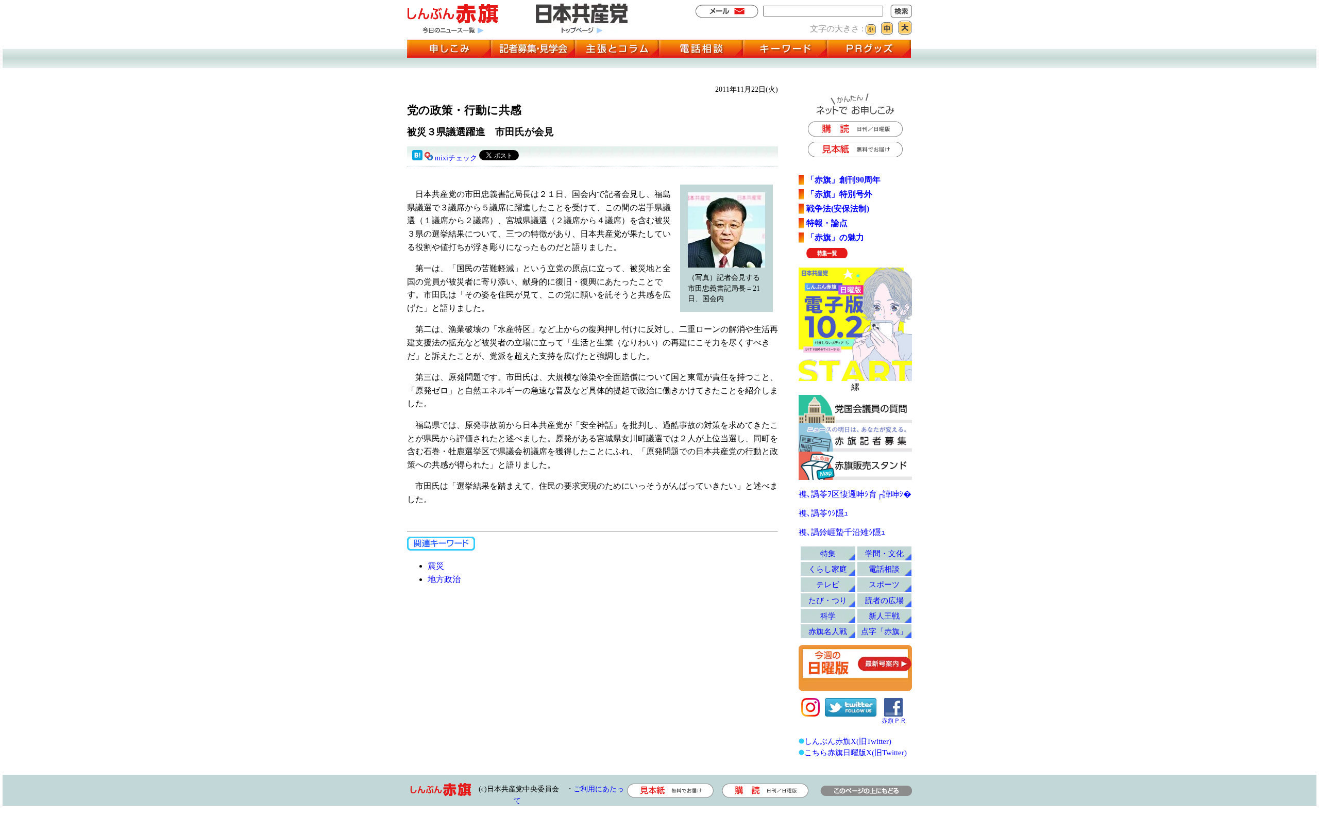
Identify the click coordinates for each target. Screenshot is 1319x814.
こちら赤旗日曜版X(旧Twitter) (855, 752)
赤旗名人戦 (827, 631)
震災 (436, 565)
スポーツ (884, 584)
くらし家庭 (827, 568)
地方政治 (444, 579)
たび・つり (827, 600)
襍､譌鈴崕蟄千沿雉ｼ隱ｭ (842, 532)
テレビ (827, 584)
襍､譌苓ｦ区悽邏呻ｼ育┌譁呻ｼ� (855, 494)
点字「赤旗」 (884, 631)
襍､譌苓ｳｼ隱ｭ (823, 513)
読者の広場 (884, 600)
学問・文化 (884, 553)
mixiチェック (456, 158)
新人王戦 (884, 615)
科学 (828, 615)
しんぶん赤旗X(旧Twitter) (847, 741)
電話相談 (884, 568)
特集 (828, 553)
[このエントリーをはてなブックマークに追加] (417, 158)
